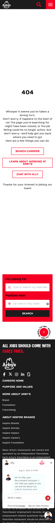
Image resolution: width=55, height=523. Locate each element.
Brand (5, 400)
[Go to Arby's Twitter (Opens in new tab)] (10, 374)
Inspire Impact (10, 433)
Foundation (8, 405)
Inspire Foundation (13, 442)
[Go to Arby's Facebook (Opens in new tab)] (4, 374)
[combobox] (28, 304)
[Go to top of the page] (44, 332)
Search (27, 313)
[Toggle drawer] (50, 4)
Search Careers (27, 151)
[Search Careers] (39, 5)
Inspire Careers (11, 438)
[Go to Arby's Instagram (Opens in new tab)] (16, 374)
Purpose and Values (17, 386)
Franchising (9, 410)
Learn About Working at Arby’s (27, 162)
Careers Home (13, 380)
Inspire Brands (10, 423)
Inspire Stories (10, 428)
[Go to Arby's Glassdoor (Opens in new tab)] (29, 374)
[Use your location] (47, 304)
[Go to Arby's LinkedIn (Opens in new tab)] (22, 374)
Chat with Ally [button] (27, 174)
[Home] (6, 4)
